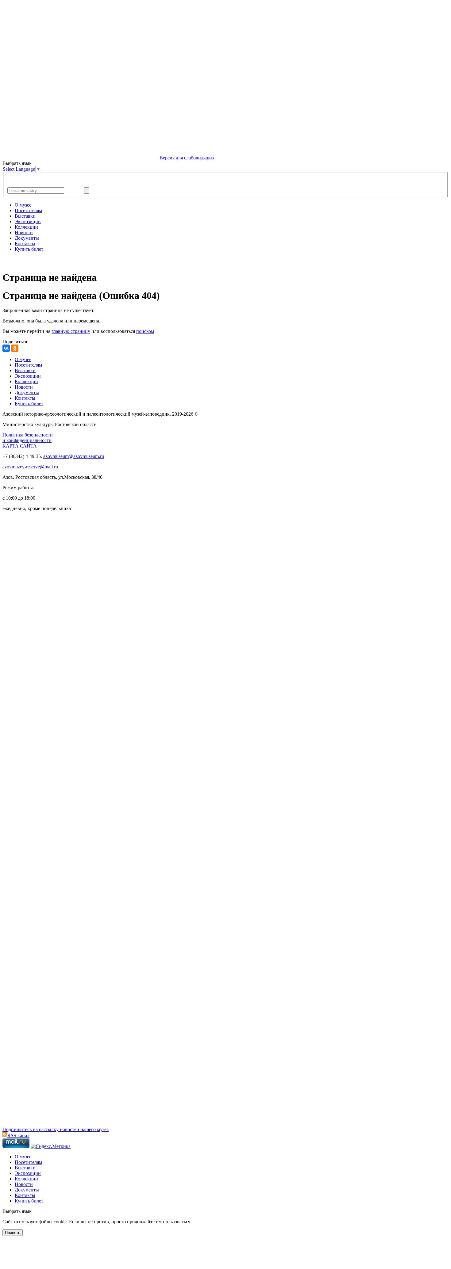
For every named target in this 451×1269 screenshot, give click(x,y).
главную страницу (71, 331)
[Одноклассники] (14, 348)
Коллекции (26, 227)
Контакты (25, 243)
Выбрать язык (17, 1211)
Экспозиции (28, 221)
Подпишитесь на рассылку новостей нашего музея (55, 1129)
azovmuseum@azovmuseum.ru (73, 456)
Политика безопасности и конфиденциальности (27, 437)
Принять (12, 1232)
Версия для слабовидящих (187, 157)
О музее (23, 205)
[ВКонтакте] (6, 348)
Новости (24, 232)
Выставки (25, 216)
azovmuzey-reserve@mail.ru (30, 466)
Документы (27, 238)
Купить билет (29, 249)
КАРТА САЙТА (19, 445)
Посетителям (28, 210)
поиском (145, 331)
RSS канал (18, 1135)
